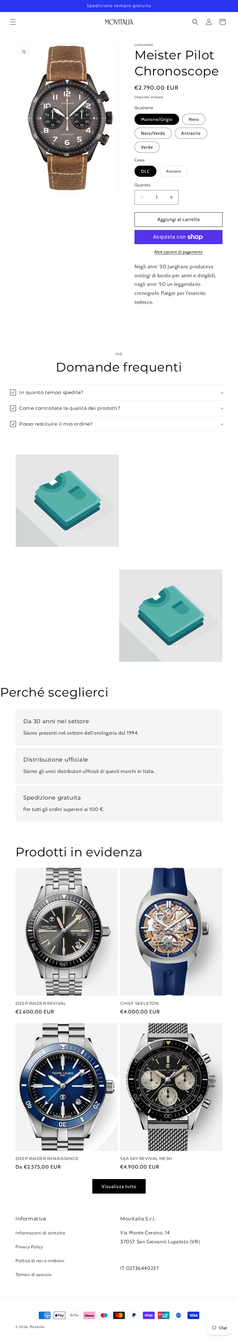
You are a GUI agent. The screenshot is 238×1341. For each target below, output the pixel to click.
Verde (147, 147)
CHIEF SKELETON (139, 1003)
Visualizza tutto (119, 1186)
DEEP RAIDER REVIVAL (40, 1003)
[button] (13, 22)
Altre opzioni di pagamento (178, 251)
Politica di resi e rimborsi (39, 1260)
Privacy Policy (29, 1247)
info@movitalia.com (142, 1259)
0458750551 (135, 1250)
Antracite (191, 133)
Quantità (142, 184)
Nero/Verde (153, 133)
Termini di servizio (33, 1274)
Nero (194, 119)
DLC (145, 171)
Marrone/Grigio (157, 119)
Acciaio (177, 172)
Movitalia (37, 1327)
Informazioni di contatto (40, 1233)
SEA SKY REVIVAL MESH (146, 1158)
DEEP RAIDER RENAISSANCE (47, 1158)
